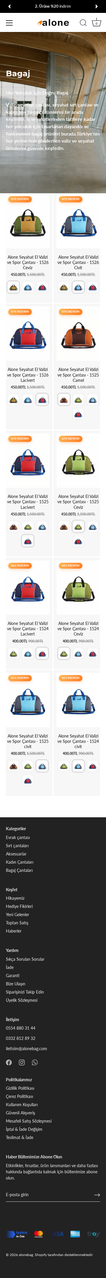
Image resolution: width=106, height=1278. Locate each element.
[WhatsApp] (35, 1061)
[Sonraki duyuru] (96, 6)
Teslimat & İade (19, 1137)
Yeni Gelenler (17, 914)
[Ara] (83, 23)
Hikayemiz (15, 898)
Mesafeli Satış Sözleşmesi (29, 1120)
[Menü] (9, 22)
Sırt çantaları (17, 845)
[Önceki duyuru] (9, 6)
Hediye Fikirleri (19, 906)
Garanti (12, 975)
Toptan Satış (17, 922)
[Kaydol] (97, 1195)
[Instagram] (22, 1061)
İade (10, 967)
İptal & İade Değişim (24, 1129)
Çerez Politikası (19, 1096)
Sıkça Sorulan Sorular (25, 959)
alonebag (26, 1254)
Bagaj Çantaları (19, 870)
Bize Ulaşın (15, 983)
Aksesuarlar (16, 853)
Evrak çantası (18, 837)
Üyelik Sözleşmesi (21, 1000)
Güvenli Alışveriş (20, 1112)
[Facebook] (9, 1061)
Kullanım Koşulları (22, 1104)
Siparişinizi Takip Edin (25, 991)
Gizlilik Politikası (20, 1088)
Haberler (13, 930)
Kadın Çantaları (19, 862)
